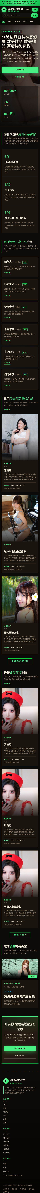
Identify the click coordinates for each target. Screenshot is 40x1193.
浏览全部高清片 (20, 1048)
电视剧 (17, 21)
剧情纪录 (6, 1152)
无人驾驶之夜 (11, 632)
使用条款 (31, 1189)
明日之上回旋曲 (12, 906)
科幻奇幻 (6, 1138)
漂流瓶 (7, 470)
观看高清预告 (20, 77)
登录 (28, 10)
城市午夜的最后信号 (15, 551)
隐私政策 (23, 1189)
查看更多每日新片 (20, 935)
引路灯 (7, 825)
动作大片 (6, 1134)
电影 (10, 21)
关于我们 (6, 1189)
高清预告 (6, 1171)
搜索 (34, 15)
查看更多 (7, 272)
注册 (35, 9)
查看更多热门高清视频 (20, 661)
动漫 (32, 21)
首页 (3, 21)
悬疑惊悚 (6, 1145)
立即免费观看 (20, 70)
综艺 (25, 21)
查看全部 (7, 409)
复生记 (7, 744)
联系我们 (14, 1189)
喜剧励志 (6, 1149)
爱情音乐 (6, 1141)
